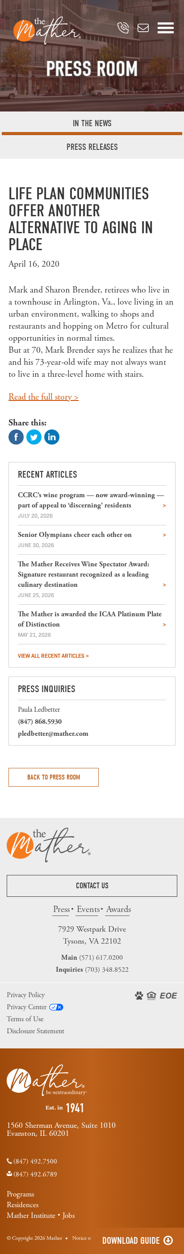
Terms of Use (25, 1019)
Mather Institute (31, 1216)
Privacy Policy (26, 995)
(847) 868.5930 (40, 722)
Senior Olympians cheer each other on (75, 535)
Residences (22, 1205)
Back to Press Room (53, 777)
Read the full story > (43, 397)
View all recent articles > (53, 655)
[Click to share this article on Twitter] (34, 436)
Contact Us (92, 886)
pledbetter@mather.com (53, 734)
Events (87, 909)
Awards (117, 909)
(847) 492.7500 (35, 1161)
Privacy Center (26, 1007)
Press (61, 909)
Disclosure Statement (35, 1031)
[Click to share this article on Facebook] (16, 436)
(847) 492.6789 (35, 1174)
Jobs (69, 1216)
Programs (20, 1194)
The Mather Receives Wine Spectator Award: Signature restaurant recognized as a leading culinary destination (83, 574)
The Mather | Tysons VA (47, 30)
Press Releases (92, 147)
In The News (92, 123)
